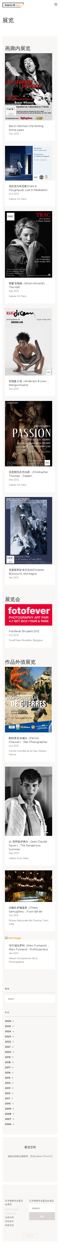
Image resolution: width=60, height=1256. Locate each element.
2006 (8, 1124)
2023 (8, 1036)
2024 (8, 1031)
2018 (8, 1062)
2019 (7, 1057)
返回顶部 (30, 1236)
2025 (8, 1026)
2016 (7, 1072)
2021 (7, 1046)
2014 (8, 1082)
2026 (8, 1021)
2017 (7, 1067)
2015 (7, 1077)
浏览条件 (9, 1221)
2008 (8, 1113)
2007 (8, 1119)
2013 (7, 1088)
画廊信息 (9, 1225)
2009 (8, 1108)
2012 (7, 1093)
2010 (8, 1103)
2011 (7, 1098)
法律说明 (9, 1217)
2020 (8, 1052)
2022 (8, 1041)
